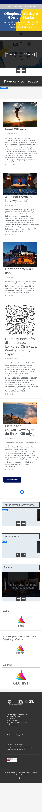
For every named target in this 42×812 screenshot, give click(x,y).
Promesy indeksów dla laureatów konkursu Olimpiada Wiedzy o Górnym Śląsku (21, 346)
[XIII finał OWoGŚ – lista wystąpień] (20, 184)
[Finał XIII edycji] (20, 114)
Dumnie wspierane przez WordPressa (18, 772)
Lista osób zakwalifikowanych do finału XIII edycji (20, 430)
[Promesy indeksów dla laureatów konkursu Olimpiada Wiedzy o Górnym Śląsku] (20, 320)
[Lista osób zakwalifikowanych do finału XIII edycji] (20, 413)
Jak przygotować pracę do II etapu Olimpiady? (22, 7)
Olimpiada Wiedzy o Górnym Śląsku (21, 15)
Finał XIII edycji (17, 129)
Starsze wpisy (12, 480)
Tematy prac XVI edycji (21, 54)
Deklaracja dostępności (15, 745)
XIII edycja (16, 165)
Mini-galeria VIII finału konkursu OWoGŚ (21, 586)
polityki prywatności (18, 749)
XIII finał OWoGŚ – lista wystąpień (20, 199)
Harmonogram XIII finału (19, 271)
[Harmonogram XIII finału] (20, 254)
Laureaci (9, 165)
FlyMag (16, 775)
